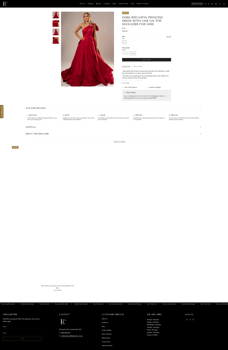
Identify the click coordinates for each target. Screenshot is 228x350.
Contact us (105, 323)
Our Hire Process (36, 108)
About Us (104, 319)
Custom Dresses (106, 330)
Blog (103, 326)
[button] (90, 3)
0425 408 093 (65, 333)
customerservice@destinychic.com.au (72, 336)
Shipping (31, 127)
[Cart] (224, 3)
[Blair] (57, 215)
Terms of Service (107, 334)
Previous (61, 49)
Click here (154, 96)
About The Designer (37, 134)
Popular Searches (107, 345)
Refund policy (106, 338)
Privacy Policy (106, 342)
